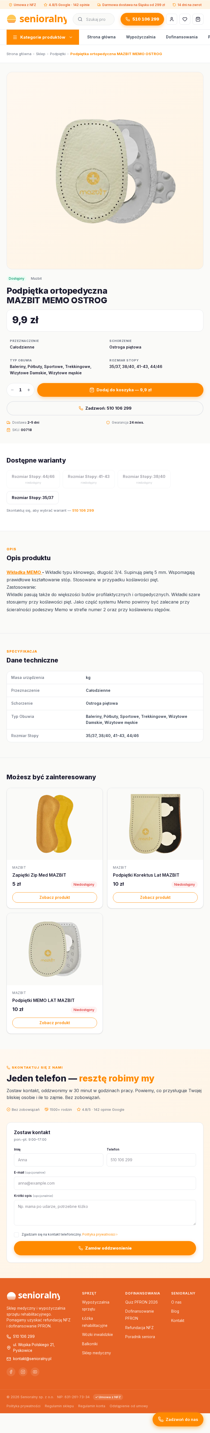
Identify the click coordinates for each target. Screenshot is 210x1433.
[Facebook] (11, 1371)
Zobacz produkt (54, 897)
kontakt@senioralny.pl (32, 1358)
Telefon (113, 1149)
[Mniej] (12, 390)
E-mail (29, 1172)
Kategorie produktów (42, 37)
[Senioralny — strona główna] (37, 19)
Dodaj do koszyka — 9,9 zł (124, 389)
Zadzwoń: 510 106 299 (108, 408)
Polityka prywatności (23, 1406)
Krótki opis (33, 1196)
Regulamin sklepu (59, 1406)
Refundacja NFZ (139, 1328)
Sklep (40, 54)
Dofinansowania (182, 37)
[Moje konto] (171, 19)
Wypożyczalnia (141, 37)
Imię (17, 1149)
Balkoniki (90, 1344)
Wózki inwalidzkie (97, 1334)
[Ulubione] (184, 19)
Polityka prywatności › (100, 1234)
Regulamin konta (91, 1406)
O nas (176, 1302)
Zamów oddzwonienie (108, 1248)
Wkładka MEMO (24, 572)
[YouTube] (35, 1371)
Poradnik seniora (140, 1337)
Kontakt (177, 1320)
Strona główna (101, 37)
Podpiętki (58, 54)
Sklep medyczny (96, 1353)
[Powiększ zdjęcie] (105, 170)
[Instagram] (23, 1371)
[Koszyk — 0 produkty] (197, 19)
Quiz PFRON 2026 (141, 1302)
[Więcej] (28, 390)
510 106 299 (145, 19)
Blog (175, 1311)
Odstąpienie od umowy (129, 1406)
